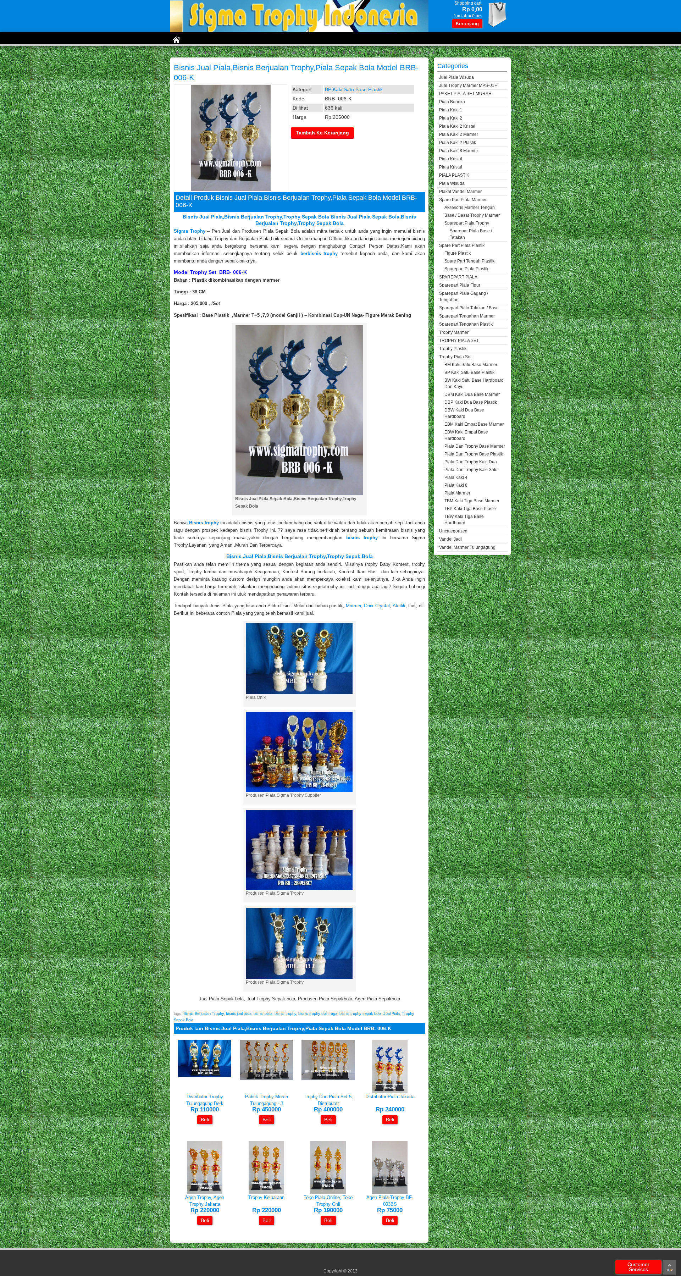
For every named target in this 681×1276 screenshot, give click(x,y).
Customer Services (638, 1266)
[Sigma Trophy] (299, 30)
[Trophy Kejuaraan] (266, 1192)
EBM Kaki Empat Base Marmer (474, 424)
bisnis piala (263, 1013)
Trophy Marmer (454, 332)
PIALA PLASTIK (454, 175)
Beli (205, 1119)
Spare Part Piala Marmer (463, 199)
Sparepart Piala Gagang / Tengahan (463, 296)
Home (177, 52)
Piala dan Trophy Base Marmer (474, 446)
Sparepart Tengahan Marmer (467, 316)
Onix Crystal (377, 605)
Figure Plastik (457, 253)
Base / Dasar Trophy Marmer (472, 215)
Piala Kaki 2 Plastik (457, 142)
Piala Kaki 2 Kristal (457, 126)
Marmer (353, 605)
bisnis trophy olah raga (317, 1013)
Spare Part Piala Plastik (462, 245)
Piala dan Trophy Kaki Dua (470, 461)
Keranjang (467, 23)
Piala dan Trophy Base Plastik (473, 454)
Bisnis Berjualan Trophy (253, 217)
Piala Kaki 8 (455, 485)
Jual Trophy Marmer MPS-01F (468, 85)
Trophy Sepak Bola (350, 556)
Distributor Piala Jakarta (390, 1096)
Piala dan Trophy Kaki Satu (471, 469)
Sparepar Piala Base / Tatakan (471, 234)
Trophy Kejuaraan (266, 1197)
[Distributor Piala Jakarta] (390, 1091)
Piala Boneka (452, 101)
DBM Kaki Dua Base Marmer (472, 394)
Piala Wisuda (452, 183)
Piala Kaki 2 (450, 118)
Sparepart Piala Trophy (466, 223)
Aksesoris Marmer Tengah (469, 207)
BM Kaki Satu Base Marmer (470, 364)
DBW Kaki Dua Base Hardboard (464, 413)
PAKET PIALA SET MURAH (465, 93)
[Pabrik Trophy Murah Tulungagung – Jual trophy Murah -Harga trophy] (266, 1078)
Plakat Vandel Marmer (460, 191)
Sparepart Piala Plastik (466, 268)
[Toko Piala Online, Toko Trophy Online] (328, 1192)
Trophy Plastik (452, 348)
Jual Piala (391, 1013)
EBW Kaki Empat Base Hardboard (466, 435)
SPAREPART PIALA (458, 277)
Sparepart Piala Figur (459, 285)
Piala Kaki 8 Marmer (458, 150)
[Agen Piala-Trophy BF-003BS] (390, 1192)
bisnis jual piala (238, 1013)
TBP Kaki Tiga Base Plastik (470, 508)
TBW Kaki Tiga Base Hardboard (464, 519)
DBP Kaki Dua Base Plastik (470, 402)
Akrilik (399, 605)
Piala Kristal (450, 158)
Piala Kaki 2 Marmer (458, 134)
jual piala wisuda (456, 77)
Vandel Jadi (450, 539)
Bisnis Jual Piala (203, 217)
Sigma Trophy (189, 231)
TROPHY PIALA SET (459, 340)
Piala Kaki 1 (450, 109)
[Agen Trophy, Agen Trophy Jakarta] (204, 1192)
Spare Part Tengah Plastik (469, 261)
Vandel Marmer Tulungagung (467, 547)
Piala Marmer (457, 493)
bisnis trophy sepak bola (360, 1013)
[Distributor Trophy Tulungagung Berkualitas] (204, 1075)
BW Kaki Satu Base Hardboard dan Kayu (474, 383)
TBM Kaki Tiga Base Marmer (471, 500)
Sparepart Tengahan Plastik (466, 324)
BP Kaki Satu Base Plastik (254, 52)
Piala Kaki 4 (455, 477)
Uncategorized (453, 531)
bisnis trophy (285, 1013)
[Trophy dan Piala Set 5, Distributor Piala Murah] (328, 1078)
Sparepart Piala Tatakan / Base (469, 307)
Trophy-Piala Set (206, 52)
